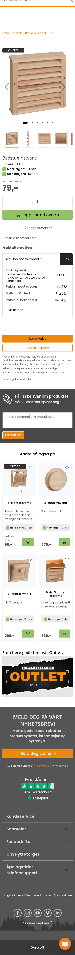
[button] (25, 123)
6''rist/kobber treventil (56, 594)
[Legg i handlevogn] (28, 542)
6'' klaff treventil (19, 503)
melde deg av (42, 765)
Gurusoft (37, 947)
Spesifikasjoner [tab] (37, 348)
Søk (66, 259)
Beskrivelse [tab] (37, 338)
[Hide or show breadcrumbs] (50, 33)
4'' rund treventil (56, 503)
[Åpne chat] (65, 944)
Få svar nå (13, 435)
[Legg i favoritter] (30, 468)
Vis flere (14, 310)
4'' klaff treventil (19, 594)
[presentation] (7, 87)
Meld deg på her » (37, 753)
